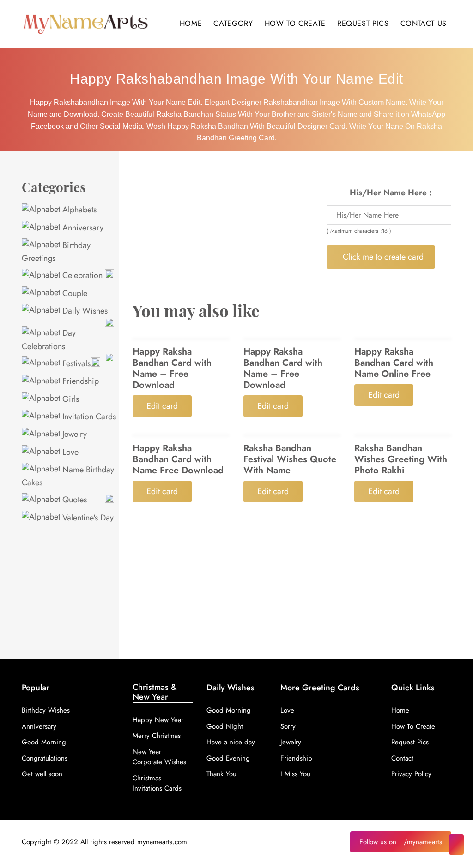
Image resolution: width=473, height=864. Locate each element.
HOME (191, 23)
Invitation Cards (88, 417)
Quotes (73, 500)
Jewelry (73, 434)
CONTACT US (423, 23)
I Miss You (295, 774)
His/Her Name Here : (391, 193)
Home (400, 710)
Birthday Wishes (46, 710)
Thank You (221, 774)
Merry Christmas (157, 736)
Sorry (288, 726)
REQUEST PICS (363, 23)
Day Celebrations (49, 339)
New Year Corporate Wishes (159, 757)
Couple (73, 293)
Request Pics (410, 742)
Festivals (75, 363)
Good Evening (228, 758)
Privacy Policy (411, 774)
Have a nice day (230, 742)
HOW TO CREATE (295, 23)
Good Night (224, 726)
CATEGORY (233, 23)
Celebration (81, 275)
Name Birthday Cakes (68, 476)
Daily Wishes (84, 311)
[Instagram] (456, 844)
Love (69, 452)
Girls (69, 399)
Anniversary (81, 228)
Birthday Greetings (56, 251)
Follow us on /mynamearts (400, 842)
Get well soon (42, 774)
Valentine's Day (87, 518)
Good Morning (44, 742)
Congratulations (44, 758)
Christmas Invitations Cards (157, 783)
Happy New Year (158, 720)
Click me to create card (383, 257)
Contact (402, 758)
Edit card (162, 406)
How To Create (413, 726)
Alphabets (78, 210)
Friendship (79, 381)
